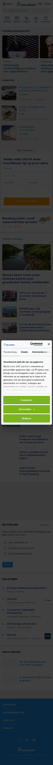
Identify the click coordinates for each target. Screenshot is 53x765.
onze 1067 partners (20, 366)
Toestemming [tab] (10, 352)
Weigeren (26, 418)
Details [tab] (24, 352)
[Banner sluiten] (49, 344)
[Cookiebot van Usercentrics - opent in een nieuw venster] (32, 344)
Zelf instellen (25, 409)
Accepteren (26, 400)
